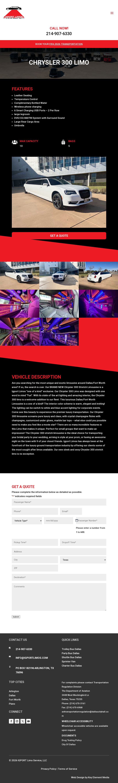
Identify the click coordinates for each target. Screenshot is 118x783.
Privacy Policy (48, 768)
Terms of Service (67, 768)
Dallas (12, 695)
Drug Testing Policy (71, 740)
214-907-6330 (59, 33)
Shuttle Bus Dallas (72, 657)
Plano (12, 703)
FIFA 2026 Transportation (66, 44)
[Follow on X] (22, 721)
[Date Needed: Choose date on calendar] (76, 520)
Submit (16, 617)
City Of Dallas (69, 744)
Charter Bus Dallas (72, 665)
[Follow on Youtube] (28, 721)
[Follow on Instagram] (17, 721)
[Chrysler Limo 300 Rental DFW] (19, 345)
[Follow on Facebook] (11, 721)
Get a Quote (59, 235)
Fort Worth (15, 699)
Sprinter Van (68, 661)
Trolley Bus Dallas (71, 649)
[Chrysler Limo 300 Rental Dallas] (98, 317)
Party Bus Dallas (70, 653)
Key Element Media (98, 777)
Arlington (14, 691)
